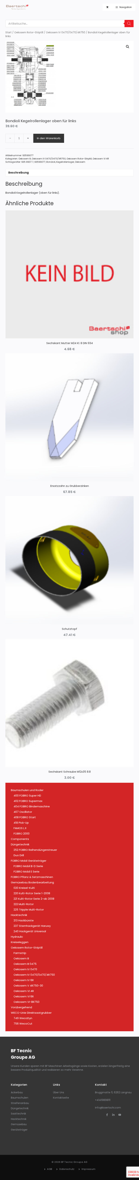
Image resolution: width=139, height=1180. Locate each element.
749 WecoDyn (23, 1018)
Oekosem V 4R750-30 (28, 985)
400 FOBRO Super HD (27, 795)
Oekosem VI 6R (24, 996)
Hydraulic (17, 937)
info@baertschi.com (108, 1107)
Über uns (58, 1092)
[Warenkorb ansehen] (107, 7)
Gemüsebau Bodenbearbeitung (32, 882)
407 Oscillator (23, 812)
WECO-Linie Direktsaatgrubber (31, 1013)
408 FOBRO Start (25, 817)
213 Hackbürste (24, 920)
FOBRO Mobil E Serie (26, 871)
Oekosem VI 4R (101, 158)
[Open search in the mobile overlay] (69, 23)
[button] (127, 46)
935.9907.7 (27, 161)
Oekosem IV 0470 (25, 969)
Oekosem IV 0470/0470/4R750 (65, 32)
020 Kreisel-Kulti (24, 888)
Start (8, 32)
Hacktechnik (19, 915)
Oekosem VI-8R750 (26, 1002)
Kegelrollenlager (65, 161)
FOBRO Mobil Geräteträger (28, 861)
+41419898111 (102, 1100)
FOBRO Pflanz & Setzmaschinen (32, 877)
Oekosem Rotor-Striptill (28, 32)
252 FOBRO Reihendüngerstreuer (35, 850)
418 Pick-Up (21, 823)
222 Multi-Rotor (24, 904)
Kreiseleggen (19, 942)
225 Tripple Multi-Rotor (29, 909)
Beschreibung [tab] (18, 172)
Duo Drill (19, 855)
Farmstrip (20, 953)
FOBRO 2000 (22, 833)
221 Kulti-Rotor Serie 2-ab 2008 (34, 899)
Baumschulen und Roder (27, 790)
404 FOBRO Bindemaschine (32, 806)
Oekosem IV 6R (24, 980)
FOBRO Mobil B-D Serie (28, 866)
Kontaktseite (61, 1097)
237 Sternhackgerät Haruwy (32, 926)
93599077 (39, 161)
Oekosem (80, 161)
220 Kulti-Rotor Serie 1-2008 (32, 893)
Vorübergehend (21, 1007)
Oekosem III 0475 (25, 964)
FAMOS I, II (20, 828)
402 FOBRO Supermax (28, 801)
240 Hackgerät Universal (30, 931)
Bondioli (50, 161)
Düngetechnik (20, 844)
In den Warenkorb (48, 138)
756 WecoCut (23, 1023)
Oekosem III (24, 158)
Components (20, 839)
